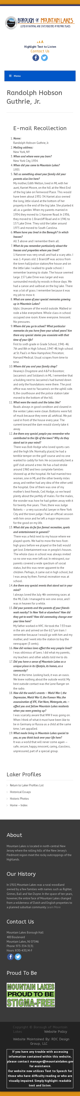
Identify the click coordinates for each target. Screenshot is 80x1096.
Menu (17, 75)
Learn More (54, 907)
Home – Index (19, 805)
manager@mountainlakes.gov (51, 1061)
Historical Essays (20, 792)
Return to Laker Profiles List (27, 785)
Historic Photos (19, 799)
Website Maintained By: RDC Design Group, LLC (41, 1041)
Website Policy (55, 1032)
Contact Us (40, 51)
